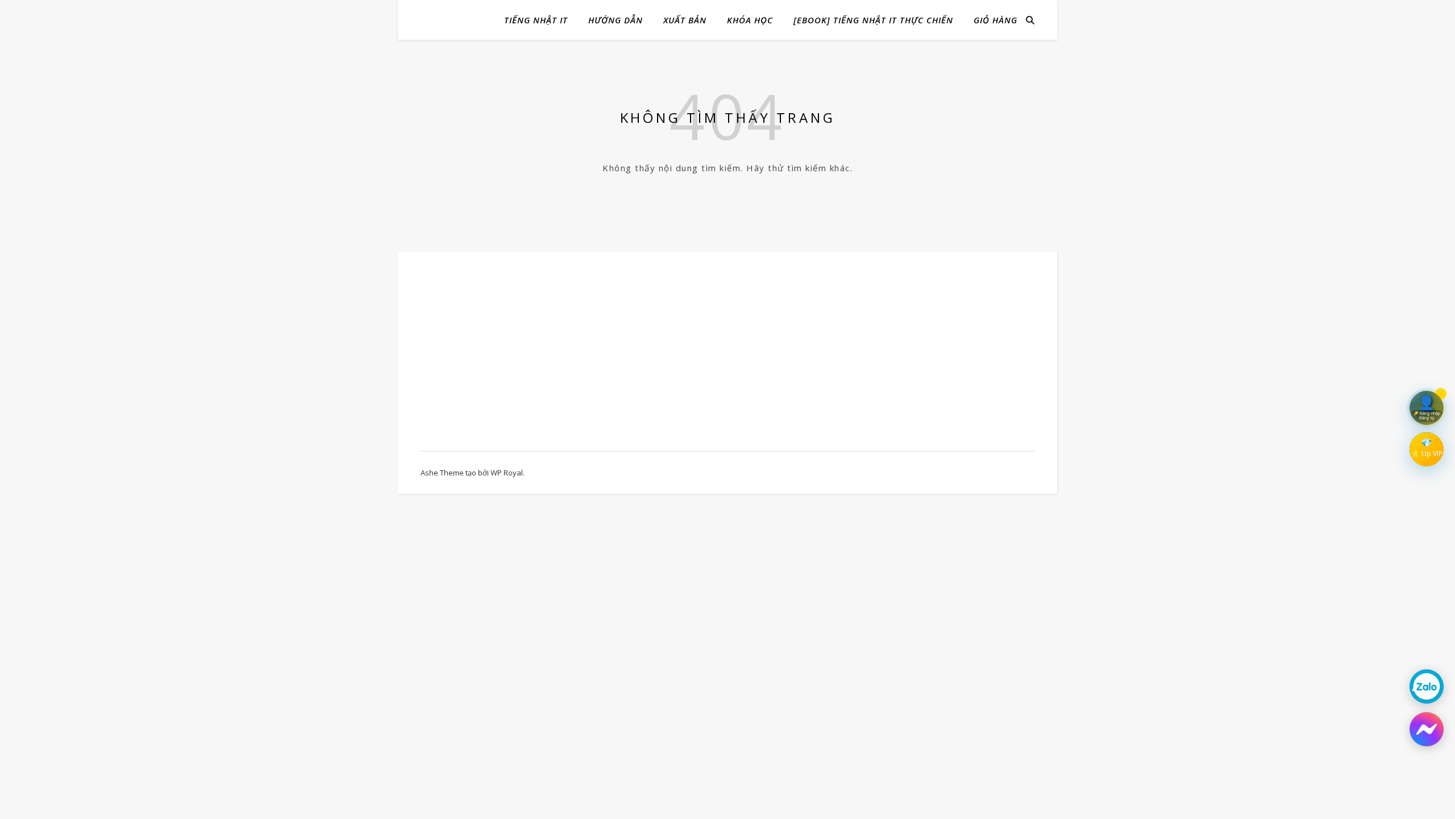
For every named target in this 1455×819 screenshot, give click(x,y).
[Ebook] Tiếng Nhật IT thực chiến (873, 20)
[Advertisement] (513, 357)
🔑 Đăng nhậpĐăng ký (1427, 414)
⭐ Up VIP (1426, 453)
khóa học (750, 20)
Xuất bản (684, 20)
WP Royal (506, 473)
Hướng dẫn (615, 20)
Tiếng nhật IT (536, 20)
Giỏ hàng (995, 20)
